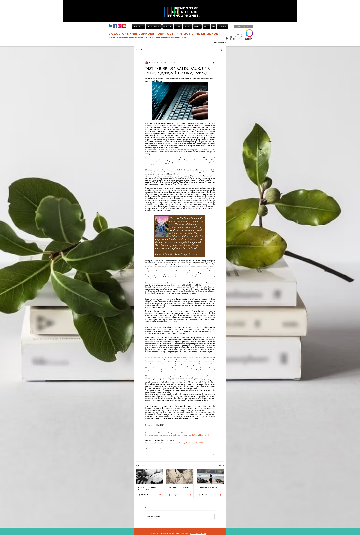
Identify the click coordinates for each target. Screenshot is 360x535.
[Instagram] (120, 26)
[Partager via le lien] (160, 449)
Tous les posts (139, 50)
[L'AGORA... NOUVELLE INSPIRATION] (149, 476)
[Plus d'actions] (213, 63)
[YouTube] (124, 26)
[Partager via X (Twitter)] (151, 449)
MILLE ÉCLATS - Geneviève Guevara (179, 488)
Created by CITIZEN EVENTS (198, 534)
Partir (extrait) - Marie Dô (208, 487)
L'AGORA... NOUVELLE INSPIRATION (147, 488)
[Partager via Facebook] (146, 449)
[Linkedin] (110, 26)
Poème (147, 50)
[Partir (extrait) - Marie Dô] (210, 476)
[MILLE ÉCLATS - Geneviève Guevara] (179, 476)
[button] (221, 50)
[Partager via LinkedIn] (155, 449)
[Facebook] (115, 26)
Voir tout (221, 465)
